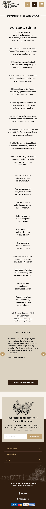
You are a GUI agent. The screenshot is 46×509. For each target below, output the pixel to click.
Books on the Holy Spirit (23, 319)
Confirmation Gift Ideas (23, 321)
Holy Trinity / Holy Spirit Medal (23, 313)
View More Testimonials (23, 382)
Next (43, 354)
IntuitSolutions (28, 485)
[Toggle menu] (41, 4)
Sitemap (28, 483)
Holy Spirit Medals (23, 316)
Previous (2, 354)
